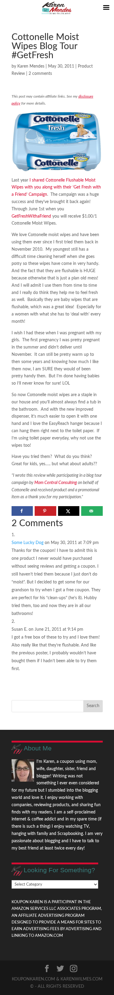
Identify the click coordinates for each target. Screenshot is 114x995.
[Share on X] (69, 511)
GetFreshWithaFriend (31, 216)
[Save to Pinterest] (45, 511)
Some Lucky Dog (27, 543)
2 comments (40, 74)
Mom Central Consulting (55, 483)
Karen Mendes (30, 66)
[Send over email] (92, 511)
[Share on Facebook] (22, 511)
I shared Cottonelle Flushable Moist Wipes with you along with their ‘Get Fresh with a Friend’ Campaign (56, 187)
